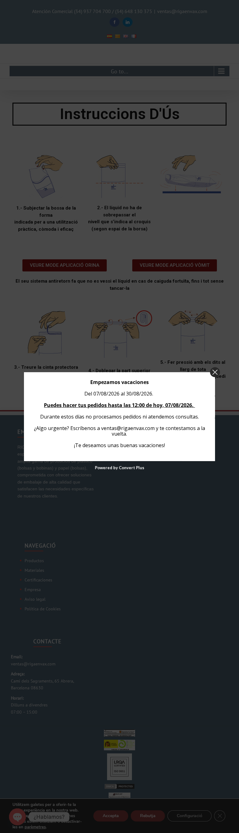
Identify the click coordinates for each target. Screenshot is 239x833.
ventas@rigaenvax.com (128, 427)
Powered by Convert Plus (119, 467)
